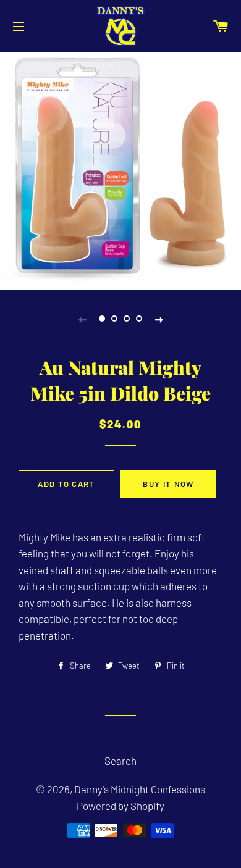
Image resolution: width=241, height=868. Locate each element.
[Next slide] (158, 318)
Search (120, 760)
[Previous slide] (82, 318)
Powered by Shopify (120, 805)
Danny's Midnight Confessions (139, 789)
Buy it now (168, 484)
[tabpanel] (120, 169)
